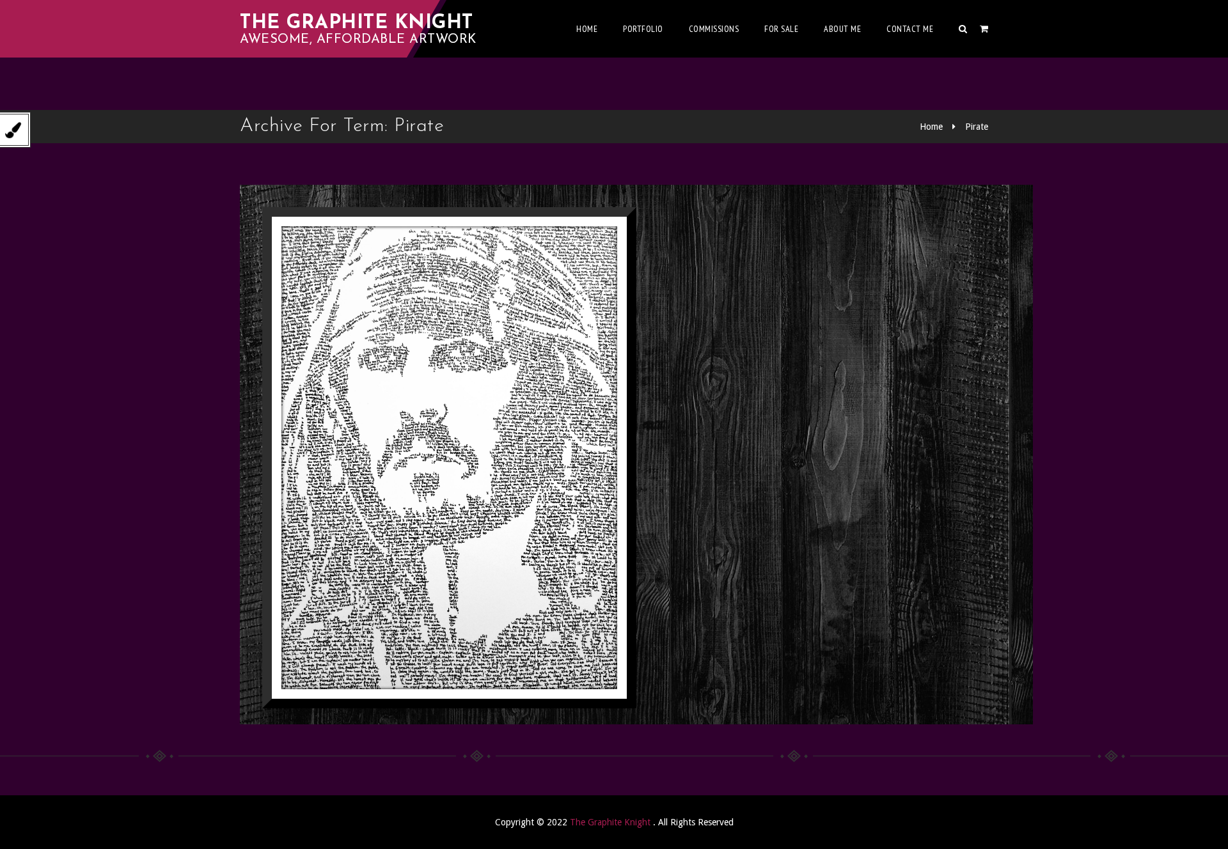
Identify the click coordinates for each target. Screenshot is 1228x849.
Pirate (976, 126)
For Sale (781, 29)
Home (586, 29)
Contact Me (909, 29)
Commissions (714, 29)
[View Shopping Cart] (984, 29)
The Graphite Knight (356, 23)
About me (842, 29)
